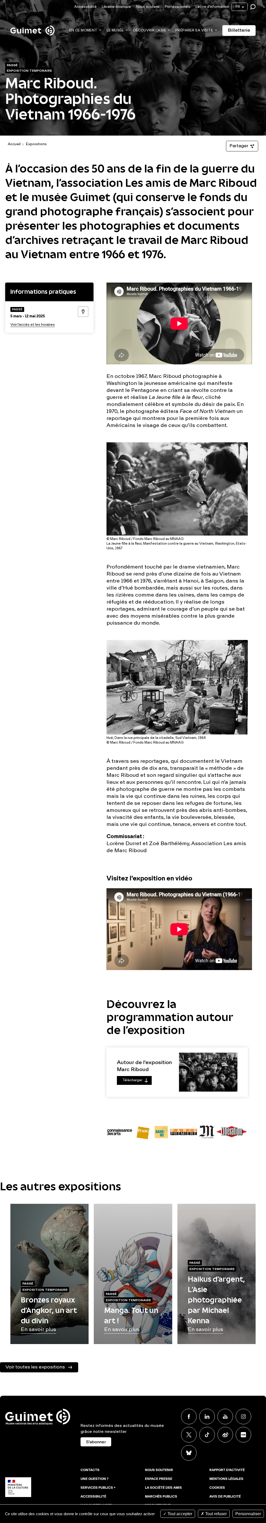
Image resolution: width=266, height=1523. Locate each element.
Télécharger (129, 1081)
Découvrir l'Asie (149, 30)
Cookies (217, 1488)
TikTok (207, 1434)
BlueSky (189, 1453)
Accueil (14, 144)
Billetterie (239, 30)
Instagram (243, 1416)
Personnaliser (248, 1514)
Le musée (115, 30)
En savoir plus (38, 1329)
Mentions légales (226, 1479)
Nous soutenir (147, 6)
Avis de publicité (225, 1496)
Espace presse (158, 1479)
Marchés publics (161, 1496)
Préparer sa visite (194, 30)
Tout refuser (215, 1514)
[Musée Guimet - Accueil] (32, 26)
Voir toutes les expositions (35, 1367)
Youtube (225, 1416)
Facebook (189, 1416)
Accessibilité (85, 6)
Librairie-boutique (116, 6)
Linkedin (207, 1416)
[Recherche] (254, 7)
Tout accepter (179, 1514)
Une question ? (94, 1479)
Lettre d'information (212, 6)
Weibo (225, 1434)
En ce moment (83, 30)
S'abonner (96, 1442)
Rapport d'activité (227, 1470)
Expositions (36, 144)
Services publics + (98, 1488)
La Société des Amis (163, 1488)
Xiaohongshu (243, 1434)
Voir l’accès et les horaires (32, 324)
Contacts (90, 1470)
